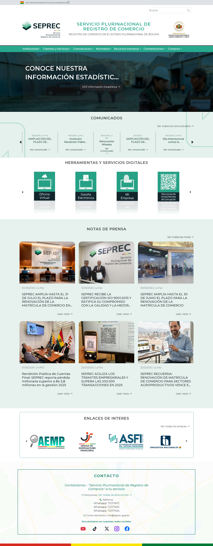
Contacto (174, 48)
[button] (192, 142)
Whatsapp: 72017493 (106, 506)
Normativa (103, 48)
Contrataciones (153, 48)
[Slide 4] (115, 107)
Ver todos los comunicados (174, 126)
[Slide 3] (109, 107)
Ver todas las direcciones (113, 494)
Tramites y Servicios (56, 48)
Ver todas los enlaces (174, 426)
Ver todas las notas (179, 237)
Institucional (30, 48)
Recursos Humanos (126, 48)
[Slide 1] (98, 107)
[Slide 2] (103, 107)
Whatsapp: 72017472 (106, 503)
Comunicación (82, 48)
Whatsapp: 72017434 (106, 510)
